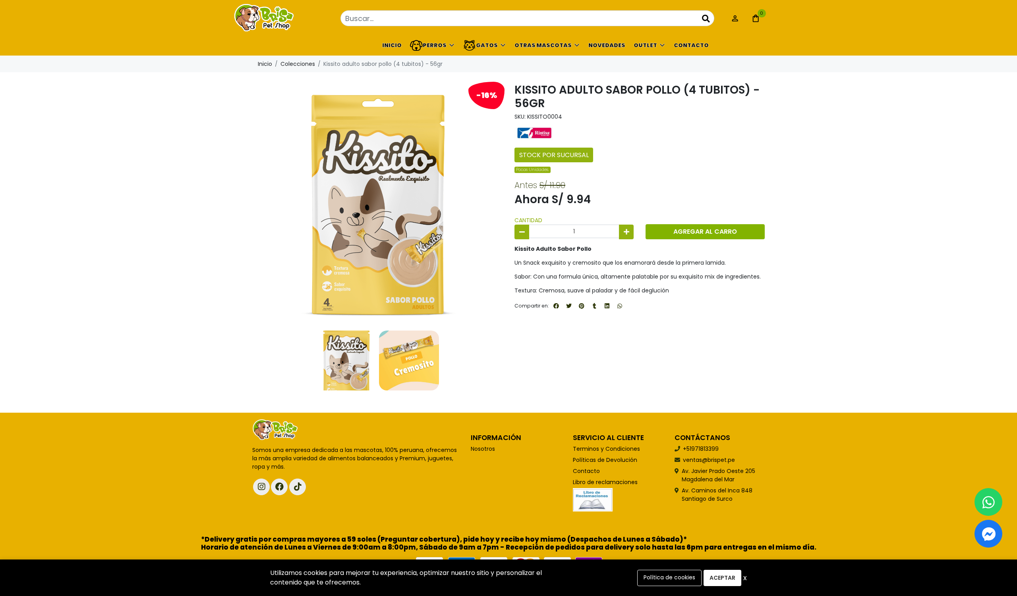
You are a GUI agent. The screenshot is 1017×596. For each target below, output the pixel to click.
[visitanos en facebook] (279, 487)
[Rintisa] (534, 133)
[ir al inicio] (275, 430)
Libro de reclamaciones (605, 482)
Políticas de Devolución (605, 460)
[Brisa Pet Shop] (292, 18)
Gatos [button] (487, 45)
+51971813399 (701, 449)
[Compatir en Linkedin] (607, 305)
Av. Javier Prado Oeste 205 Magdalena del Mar (718, 475)
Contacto (691, 45)
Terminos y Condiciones (606, 449)
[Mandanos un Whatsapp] (988, 502)
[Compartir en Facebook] (556, 305)
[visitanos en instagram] (261, 487)
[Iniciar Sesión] (735, 18)
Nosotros (483, 449)
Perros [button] (435, 45)
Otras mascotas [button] (543, 45)
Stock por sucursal (554, 155)
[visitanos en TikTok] (297, 487)
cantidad (528, 220)
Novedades (606, 45)
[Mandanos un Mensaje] (988, 534)
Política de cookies (669, 577)
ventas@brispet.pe (709, 460)
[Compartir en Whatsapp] (619, 305)
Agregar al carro (705, 231)
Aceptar (722, 578)
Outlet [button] (645, 45)
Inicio (392, 45)
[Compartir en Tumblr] (594, 305)
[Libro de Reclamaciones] (593, 499)
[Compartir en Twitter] (568, 305)
